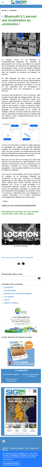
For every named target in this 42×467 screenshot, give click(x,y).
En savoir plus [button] (8, 459)
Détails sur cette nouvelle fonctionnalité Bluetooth (19, 205)
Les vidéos (9, 297)
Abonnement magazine (11, 374)
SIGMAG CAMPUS (11, 303)
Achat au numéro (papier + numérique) (30, 375)
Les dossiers (10, 290)
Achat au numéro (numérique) (11, 380)
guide (6, 300)
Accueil (4, 10)
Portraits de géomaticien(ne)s (17, 294)
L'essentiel (12, 10)
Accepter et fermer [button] (11, 464)
